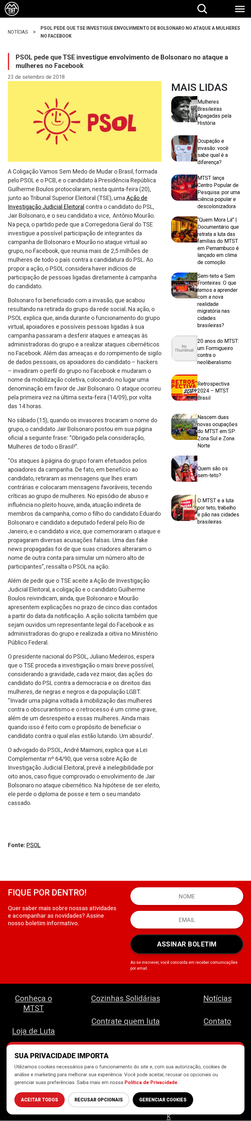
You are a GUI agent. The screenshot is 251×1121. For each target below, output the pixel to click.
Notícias (217, 998)
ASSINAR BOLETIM (187, 944)
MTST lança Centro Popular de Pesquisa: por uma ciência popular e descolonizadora (218, 192)
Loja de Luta (33, 1031)
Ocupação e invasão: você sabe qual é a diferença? (212, 151)
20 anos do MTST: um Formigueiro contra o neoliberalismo (218, 351)
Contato (217, 1021)
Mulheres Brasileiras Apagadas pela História (214, 112)
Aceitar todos (39, 1099)
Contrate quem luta (126, 1021)
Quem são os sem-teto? (212, 472)
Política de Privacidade (151, 1082)
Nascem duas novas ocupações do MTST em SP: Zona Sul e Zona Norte (217, 431)
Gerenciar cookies (163, 1099)
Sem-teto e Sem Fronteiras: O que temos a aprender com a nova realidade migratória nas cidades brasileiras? (217, 300)
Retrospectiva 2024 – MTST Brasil (213, 391)
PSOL (33, 845)
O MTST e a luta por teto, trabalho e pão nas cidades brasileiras (218, 511)
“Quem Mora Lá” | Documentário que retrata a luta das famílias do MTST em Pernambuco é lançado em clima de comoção (218, 241)
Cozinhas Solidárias (125, 998)
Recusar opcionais (99, 1099)
